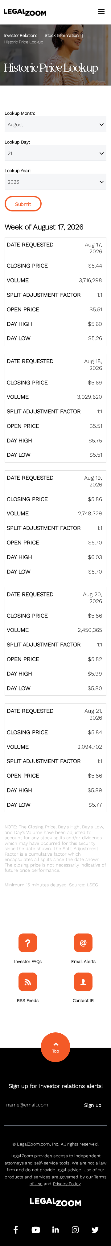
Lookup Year (17, 170)
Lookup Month (19, 113)
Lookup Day (17, 142)
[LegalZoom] (55, 1204)
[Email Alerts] (83, 942)
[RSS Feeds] (27, 981)
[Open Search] (102, 11)
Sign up (92, 1105)
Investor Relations (20, 35)
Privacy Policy (66, 1183)
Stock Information (61, 35)
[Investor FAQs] (27, 942)
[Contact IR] (83, 981)
